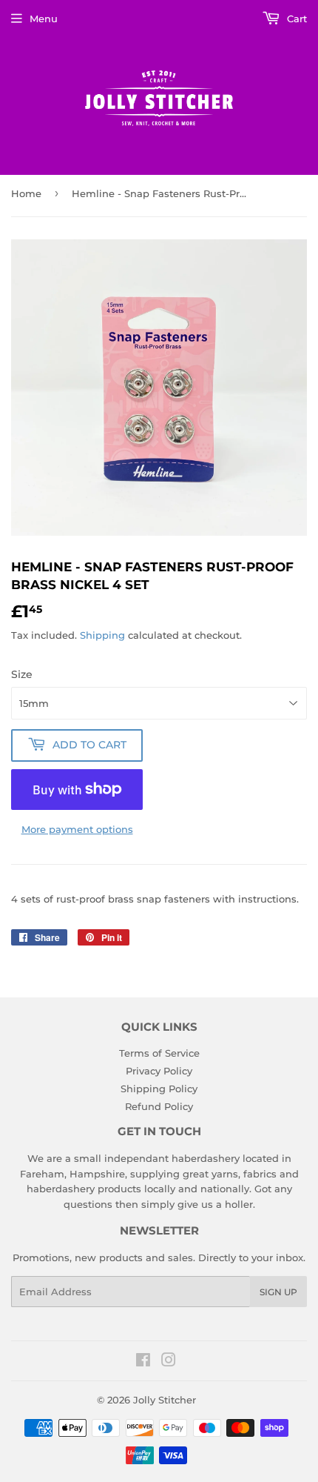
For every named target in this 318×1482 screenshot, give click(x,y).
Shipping (102, 635)
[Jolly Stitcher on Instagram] (168, 1362)
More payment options (77, 829)
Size (22, 674)
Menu (44, 18)
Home (26, 193)
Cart (295, 18)
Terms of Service (159, 1053)
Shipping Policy (159, 1088)
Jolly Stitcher (164, 1400)
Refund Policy (159, 1106)
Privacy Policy (159, 1071)
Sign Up (278, 1291)
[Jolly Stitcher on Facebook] (143, 1362)
